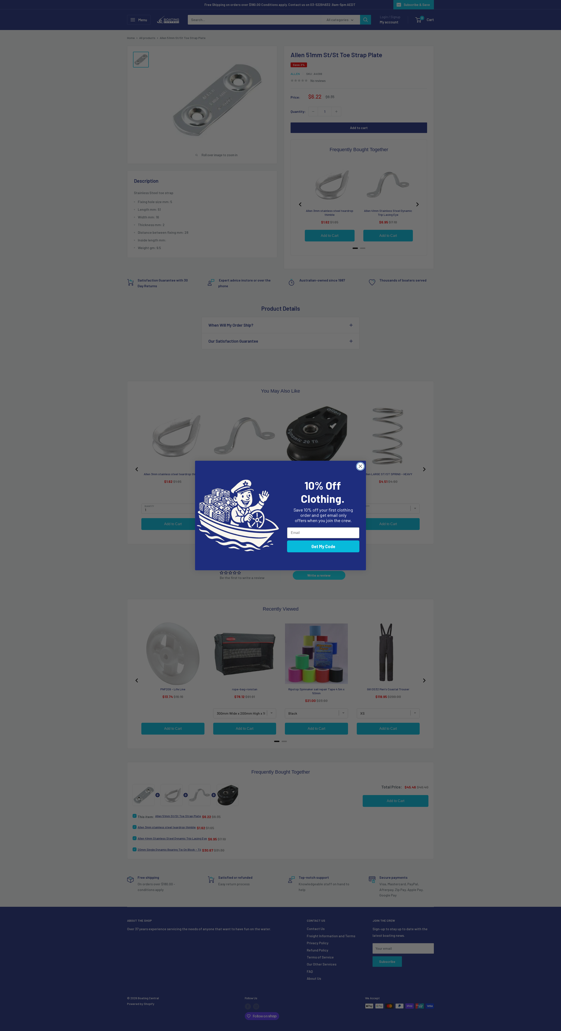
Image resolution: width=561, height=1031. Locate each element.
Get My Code (323, 546)
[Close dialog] (360, 466)
